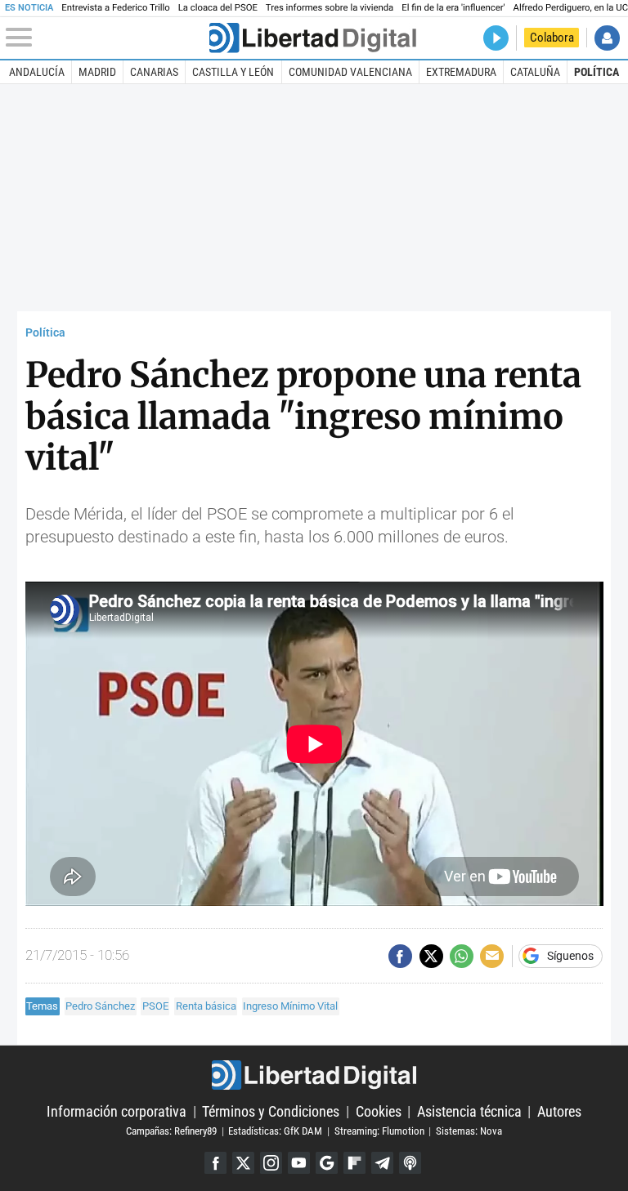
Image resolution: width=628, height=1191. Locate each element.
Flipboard (354, 1163)
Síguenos (570, 956)
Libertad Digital (313, 1075)
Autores (559, 1111)
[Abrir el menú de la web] (106, 37)
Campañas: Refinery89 (171, 1131)
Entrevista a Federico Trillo (115, 7)
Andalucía (37, 71)
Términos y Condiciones (270, 1111)
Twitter (243, 1163)
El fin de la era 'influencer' (453, 7)
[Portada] (312, 38)
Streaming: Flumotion (379, 1131)
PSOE (155, 1006)
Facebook (215, 1163)
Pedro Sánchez (100, 1006)
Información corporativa (116, 1111)
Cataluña (535, 71)
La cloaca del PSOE (218, 7)
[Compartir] (400, 956)
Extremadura (461, 71)
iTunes (410, 1163)
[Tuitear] (431, 956)
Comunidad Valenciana (350, 71)
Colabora (552, 37)
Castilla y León (233, 71)
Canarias (154, 71)
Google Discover (327, 1163)
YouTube (299, 1163)
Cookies (378, 1111)
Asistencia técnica (469, 1111)
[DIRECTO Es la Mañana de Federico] (496, 38)
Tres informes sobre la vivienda (329, 7)
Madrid (97, 71)
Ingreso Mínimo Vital (290, 1006)
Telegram (382, 1163)
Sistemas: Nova (469, 1131)
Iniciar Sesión (607, 38)
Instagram (271, 1163)
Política (596, 71)
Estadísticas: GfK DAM (275, 1131)
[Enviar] (461, 956)
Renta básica (206, 1006)
